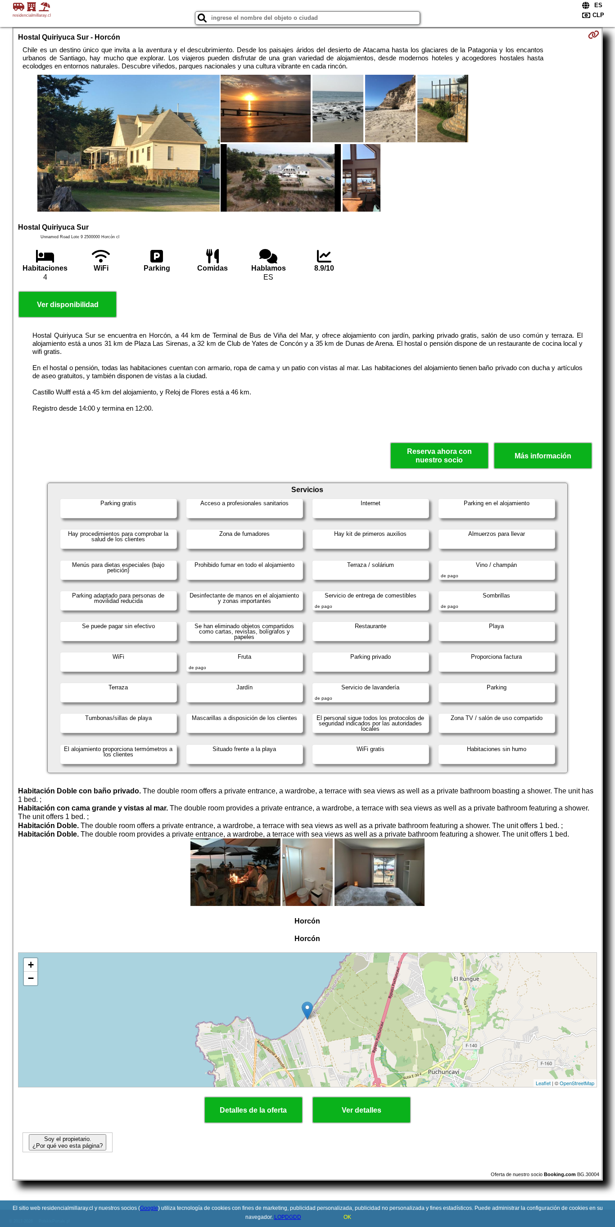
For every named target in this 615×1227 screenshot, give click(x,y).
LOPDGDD (287, 1217)
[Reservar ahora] (593, 34)
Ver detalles (361, 1110)
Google (149, 1208)
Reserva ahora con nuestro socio (439, 456)
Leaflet (543, 1083)
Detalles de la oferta (253, 1110)
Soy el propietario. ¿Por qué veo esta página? (67, 1142)
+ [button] (31, 964)
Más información (543, 456)
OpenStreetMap (577, 1083)
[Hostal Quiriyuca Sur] (128, 144)
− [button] (31, 978)
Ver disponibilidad (68, 304)
